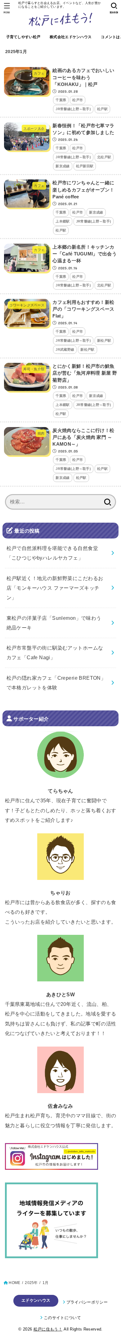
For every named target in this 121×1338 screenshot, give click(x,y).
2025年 (31, 1283)
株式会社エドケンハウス (71, 37)
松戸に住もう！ (48, 1329)
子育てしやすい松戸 (23, 37)
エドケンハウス (35, 1300)
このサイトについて (62, 1317)
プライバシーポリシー (87, 1302)
